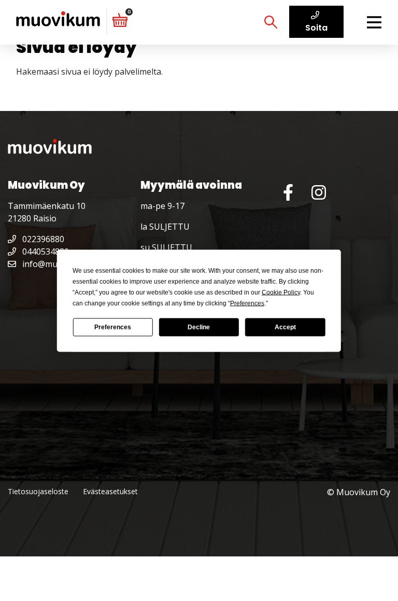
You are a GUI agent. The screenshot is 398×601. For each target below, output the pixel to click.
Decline (199, 327)
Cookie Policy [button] (281, 292)
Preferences (112, 327)
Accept (285, 327)
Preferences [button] (247, 302)
